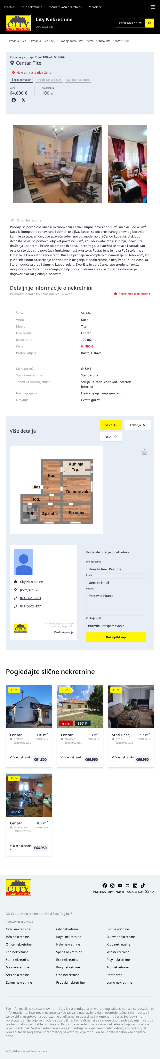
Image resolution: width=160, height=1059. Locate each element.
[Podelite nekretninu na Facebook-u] (15, 100)
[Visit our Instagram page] (112, 885)
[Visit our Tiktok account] (142, 885)
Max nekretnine (17, 967)
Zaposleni (94, 7)
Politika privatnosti (108, 892)
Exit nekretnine (67, 959)
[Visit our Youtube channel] (120, 885)
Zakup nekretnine (19, 982)
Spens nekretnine (69, 952)
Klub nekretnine (118, 944)
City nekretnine (67, 929)
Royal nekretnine (68, 937)
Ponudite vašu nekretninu (65, 7)
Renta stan (115, 975)
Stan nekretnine (17, 959)
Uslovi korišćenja (140, 892)
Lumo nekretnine (119, 982)
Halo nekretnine (68, 944)
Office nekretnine (19, 944)
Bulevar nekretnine (121, 937)
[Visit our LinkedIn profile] (135, 885)
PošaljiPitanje (116, 637)
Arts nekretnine (17, 975)
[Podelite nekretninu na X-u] (24, 100)
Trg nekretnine (118, 967)
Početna (9, 7)
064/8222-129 (44, 27)
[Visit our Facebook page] (104, 885)
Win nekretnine (118, 952)
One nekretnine (67, 975)
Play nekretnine (118, 959)
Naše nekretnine (31, 7)
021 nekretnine (118, 929)
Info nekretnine (17, 937)
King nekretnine (68, 967)
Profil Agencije (64, 632)
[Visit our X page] (127, 885)
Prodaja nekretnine (70, 982)
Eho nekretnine (17, 952)
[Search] (149, 23)
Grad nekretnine (18, 929)
